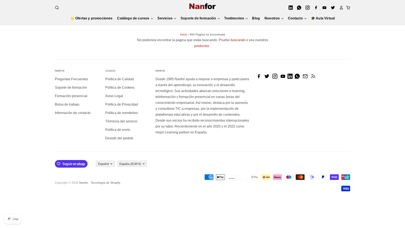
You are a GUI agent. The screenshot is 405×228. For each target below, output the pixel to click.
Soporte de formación (199, 18)
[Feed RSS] (314, 77)
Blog (256, 18)
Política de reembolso (121, 113)
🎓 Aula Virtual (323, 18)
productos (201, 46)
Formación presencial (71, 96)
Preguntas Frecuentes (71, 79)
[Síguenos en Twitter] (267, 77)
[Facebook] (314, 7)
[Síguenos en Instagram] (275, 77)
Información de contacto (72, 113)
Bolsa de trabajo (67, 104)
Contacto (296, 18)
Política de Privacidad (121, 104)
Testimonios (234, 18)
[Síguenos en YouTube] (284, 77)
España (130, 164)
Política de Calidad (119, 79)
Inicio (183, 34)
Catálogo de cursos (133, 18)
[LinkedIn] (289, 7)
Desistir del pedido (119, 138)
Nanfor (83, 182)
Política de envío (117, 130)
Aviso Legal (114, 96)
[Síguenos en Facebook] (259, 77)
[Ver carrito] (346, 7)
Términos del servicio (121, 121)
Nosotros (273, 18)
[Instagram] (306, 7)
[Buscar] (57, 7)
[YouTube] (323, 7)
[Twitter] (331, 7)
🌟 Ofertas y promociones (91, 18)
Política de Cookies (119, 87)
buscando (238, 40)
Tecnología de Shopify (105, 182)
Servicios (165, 18)
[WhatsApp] (297, 7)
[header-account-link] (340, 7)
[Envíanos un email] (306, 77)
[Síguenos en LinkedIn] (291, 77)
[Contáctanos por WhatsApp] (298, 77)
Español (103, 164)
